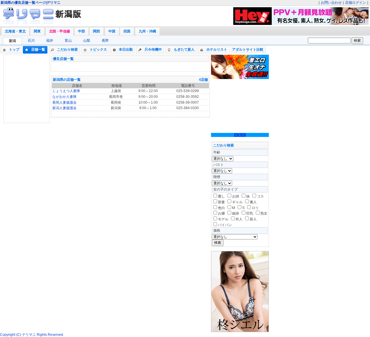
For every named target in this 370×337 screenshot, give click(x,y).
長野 (105, 41)
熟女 (263, 213)
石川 (31, 41)
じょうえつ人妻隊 (66, 91)
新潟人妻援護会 (64, 108)
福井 (49, 41)
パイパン (225, 225)
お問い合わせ (331, 3)
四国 (126, 31)
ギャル (237, 202)
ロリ (255, 208)
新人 (253, 219)
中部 (81, 31)
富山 (68, 41)
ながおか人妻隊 (64, 97)
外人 (239, 219)
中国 (111, 31)
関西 (96, 31)
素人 (253, 202)
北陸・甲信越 (59, 31)
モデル (223, 219)
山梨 (86, 41)
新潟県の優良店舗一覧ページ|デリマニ (30, 3)
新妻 (221, 202)
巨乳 (249, 213)
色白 (221, 208)
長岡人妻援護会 (64, 102)
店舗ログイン (355, 3)
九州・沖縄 (147, 31)
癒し (221, 196)
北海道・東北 (15, 31)
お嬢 (221, 213)
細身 (235, 213)
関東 (37, 31)
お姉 (235, 196)
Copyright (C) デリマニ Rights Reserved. (32, 335)
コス (260, 196)
